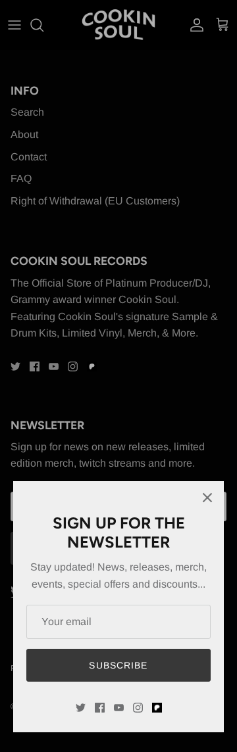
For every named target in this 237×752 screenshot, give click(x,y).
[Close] (207, 497)
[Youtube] (119, 708)
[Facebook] (100, 708)
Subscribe (118, 665)
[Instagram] (138, 708)
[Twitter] (81, 708)
